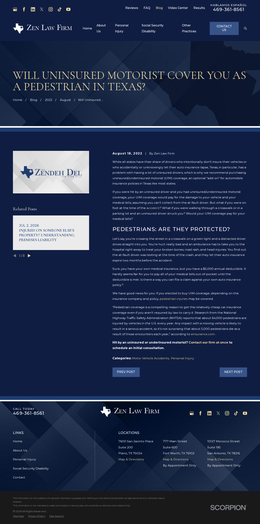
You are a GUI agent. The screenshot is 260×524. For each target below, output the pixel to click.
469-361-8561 (228, 9)
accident (153, 208)
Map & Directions (131, 459)
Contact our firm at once (208, 342)
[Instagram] (51, 9)
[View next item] (29, 255)
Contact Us (224, 28)
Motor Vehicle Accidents (150, 358)
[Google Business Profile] (15, 9)
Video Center (178, 8)
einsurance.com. (203, 334)
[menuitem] (18, 516)
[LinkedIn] (33, 9)
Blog (159, 8)
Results (199, 8)
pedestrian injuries (173, 299)
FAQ (147, 8)
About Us (20, 450)
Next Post (233, 372)
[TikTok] (59, 9)
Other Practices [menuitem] (189, 28)
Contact (19, 477)
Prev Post (126, 372)
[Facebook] (24, 9)
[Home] (42, 28)
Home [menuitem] (87, 28)
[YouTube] (68, 9)
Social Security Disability (31, 468)
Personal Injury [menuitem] (121, 28)
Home (17, 441)
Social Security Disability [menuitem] (152, 28)
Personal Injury (182, 358)
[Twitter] (42, 9)
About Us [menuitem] (101, 28)
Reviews (131, 8)
